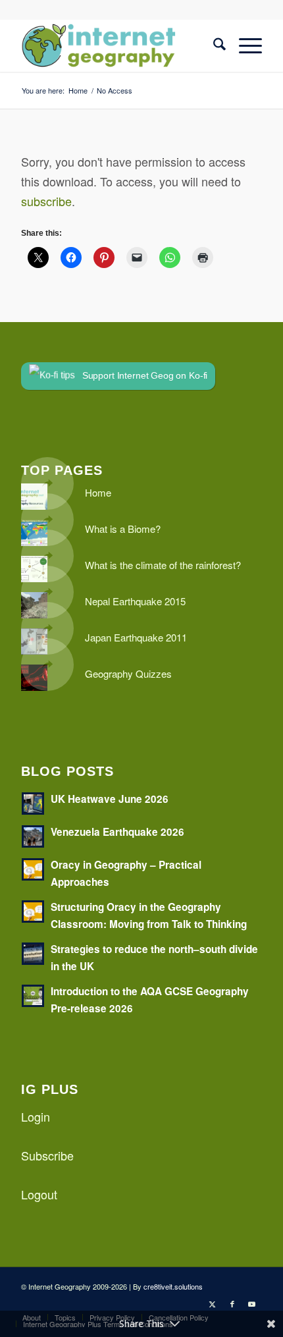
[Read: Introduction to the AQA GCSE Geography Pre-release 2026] (33, 996)
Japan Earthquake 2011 (136, 637)
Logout (39, 1194)
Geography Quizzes (128, 673)
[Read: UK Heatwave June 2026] (33, 803)
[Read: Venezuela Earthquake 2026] (33, 836)
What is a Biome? (123, 528)
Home (98, 492)
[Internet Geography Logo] (117, 45)
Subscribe (47, 1155)
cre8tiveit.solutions (173, 1286)
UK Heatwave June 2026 (109, 799)
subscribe (46, 200)
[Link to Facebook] (232, 1303)
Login (35, 1116)
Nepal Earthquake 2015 (135, 601)
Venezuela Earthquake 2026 (117, 832)
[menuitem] (213, 45)
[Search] (213, 45)
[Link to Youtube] (252, 1303)
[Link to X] (212, 1303)
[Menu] (244, 45)
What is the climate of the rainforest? (163, 565)
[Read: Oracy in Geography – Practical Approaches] (33, 869)
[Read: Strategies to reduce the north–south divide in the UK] (33, 954)
